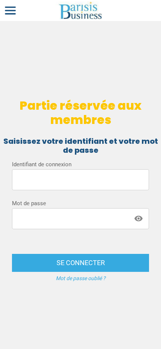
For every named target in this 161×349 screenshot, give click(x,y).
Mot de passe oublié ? (81, 278)
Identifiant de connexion (42, 164)
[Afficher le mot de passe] (138, 218)
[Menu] (10, 10)
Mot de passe (29, 203)
